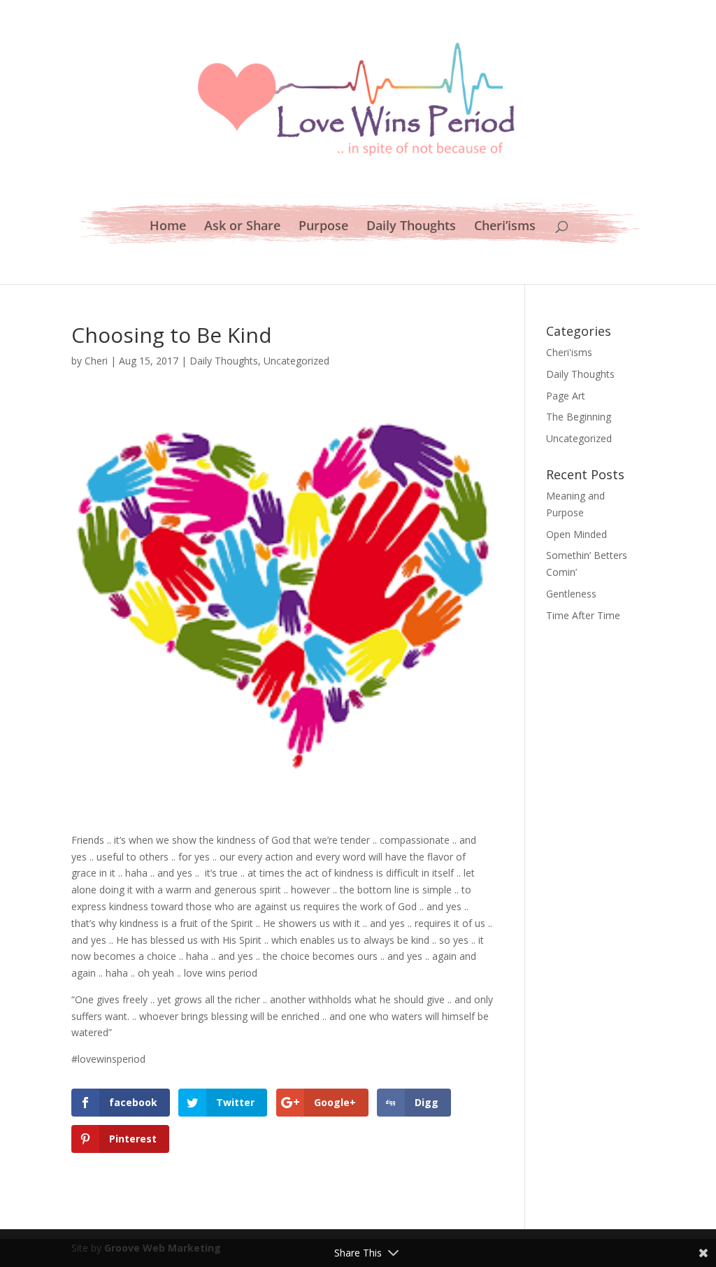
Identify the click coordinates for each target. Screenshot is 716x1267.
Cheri (96, 360)
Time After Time (583, 615)
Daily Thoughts (411, 227)
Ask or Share (242, 227)
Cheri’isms (505, 227)
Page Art (565, 395)
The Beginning (578, 416)
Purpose (323, 227)
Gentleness (571, 593)
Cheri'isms (569, 352)
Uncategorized (296, 360)
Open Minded (576, 534)
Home (168, 227)
